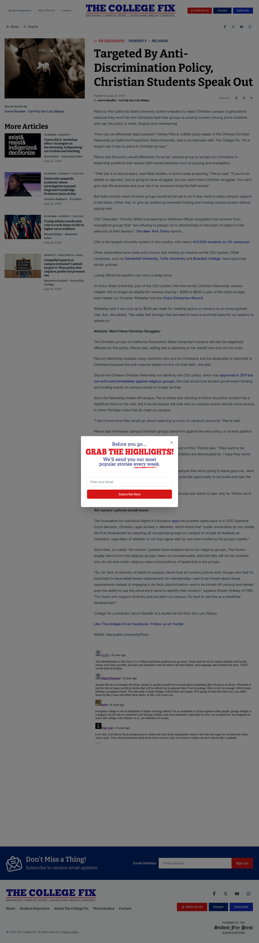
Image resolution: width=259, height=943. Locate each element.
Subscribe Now (129, 494)
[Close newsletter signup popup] (171, 442)
